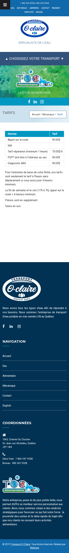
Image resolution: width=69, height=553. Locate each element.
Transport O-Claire (20, 544)
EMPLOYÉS (28, 12)
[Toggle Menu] (5, 4)
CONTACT (45, 8)
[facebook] (29, 102)
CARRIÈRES (34, 8)
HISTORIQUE (22, 8)
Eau (5, 365)
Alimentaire (9, 375)
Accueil (36, 114)
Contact (7, 395)
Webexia (34, 547)
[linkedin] (35, 102)
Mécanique (48, 114)
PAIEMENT (56, 8)
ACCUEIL (10, 8)
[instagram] (42, 102)
